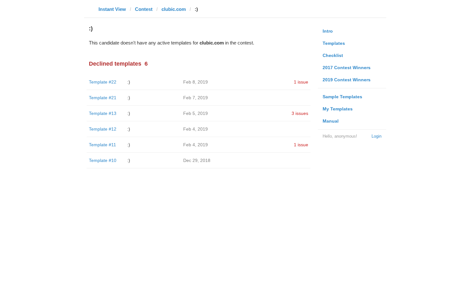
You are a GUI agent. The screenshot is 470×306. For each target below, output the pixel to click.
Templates (334, 43)
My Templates (338, 108)
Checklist (333, 55)
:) (128, 82)
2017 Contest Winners (347, 67)
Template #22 (102, 82)
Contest (144, 9)
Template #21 (102, 97)
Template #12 (102, 129)
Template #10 (102, 160)
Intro (328, 31)
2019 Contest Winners (347, 79)
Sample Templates (342, 96)
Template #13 (102, 113)
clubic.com (173, 9)
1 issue (301, 82)
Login (376, 136)
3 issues (300, 113)
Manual (331, 121)
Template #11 (102, 144)
